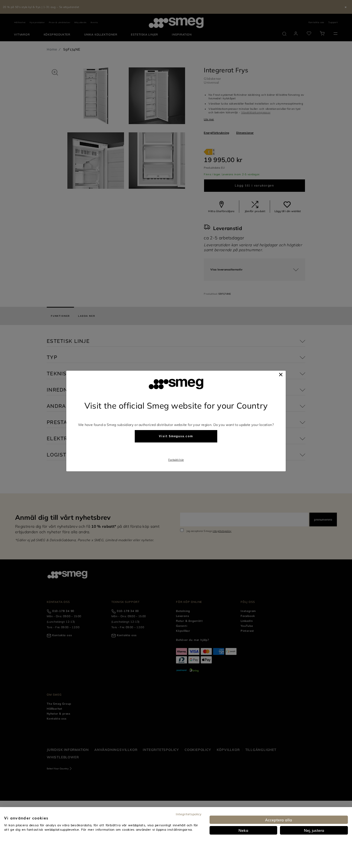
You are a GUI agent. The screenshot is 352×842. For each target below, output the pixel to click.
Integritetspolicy (188, 813)
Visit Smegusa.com (176, 436)
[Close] (281, 374)
